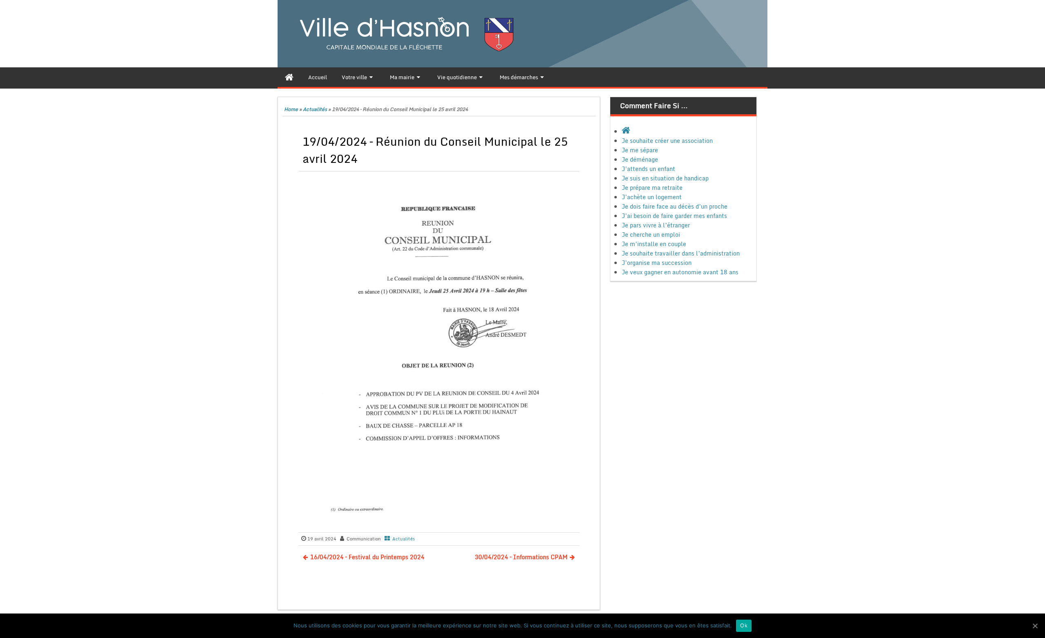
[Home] (289, 77)
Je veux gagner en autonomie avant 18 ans (680, 272)
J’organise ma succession (656, 262)
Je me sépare (640, 150)
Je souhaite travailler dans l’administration (681, 253)
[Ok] (1035, 626)
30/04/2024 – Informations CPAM (521, 557)
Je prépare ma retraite (652, 187)
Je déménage (640, 159)
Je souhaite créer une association (667, 140)
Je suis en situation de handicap (665, 178)
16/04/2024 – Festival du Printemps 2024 (367, 557)
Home (291, 109)
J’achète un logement (652, 197)
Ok (743, 625)
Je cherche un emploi (651, 234)
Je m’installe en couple (654, 244)
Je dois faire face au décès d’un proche (674, 206)
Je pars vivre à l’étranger (656, 225)
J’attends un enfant (648, 168)
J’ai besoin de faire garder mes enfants (674, 215)
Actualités (315, 109)
